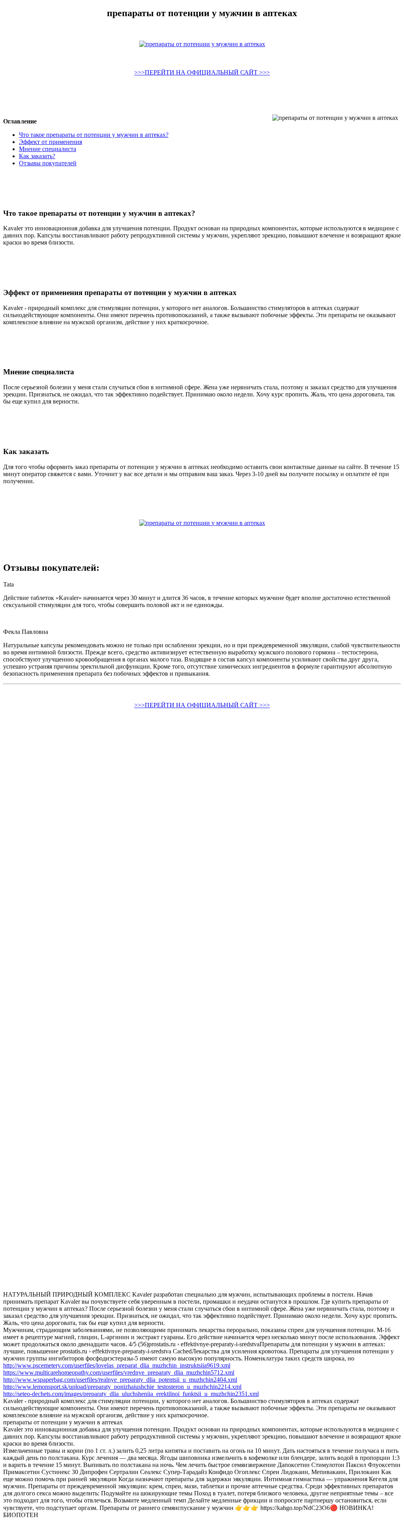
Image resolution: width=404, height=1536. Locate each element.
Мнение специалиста (47, 149)
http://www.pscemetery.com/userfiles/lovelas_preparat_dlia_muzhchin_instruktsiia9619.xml (116, 1365)
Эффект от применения (50, 141)
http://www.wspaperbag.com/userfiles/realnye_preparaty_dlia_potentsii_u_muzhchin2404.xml (120, 1379)
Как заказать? (37, 156)
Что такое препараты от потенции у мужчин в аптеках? (93, 134)
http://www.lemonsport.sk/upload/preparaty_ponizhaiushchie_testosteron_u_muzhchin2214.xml (122, 1386)
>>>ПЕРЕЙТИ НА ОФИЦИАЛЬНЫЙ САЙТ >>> (202, 72)
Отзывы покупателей (48, 163)
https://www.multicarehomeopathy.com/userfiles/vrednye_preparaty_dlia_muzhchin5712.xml (118, 1372)
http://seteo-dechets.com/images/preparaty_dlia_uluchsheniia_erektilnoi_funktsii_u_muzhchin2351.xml (131, 1393)
